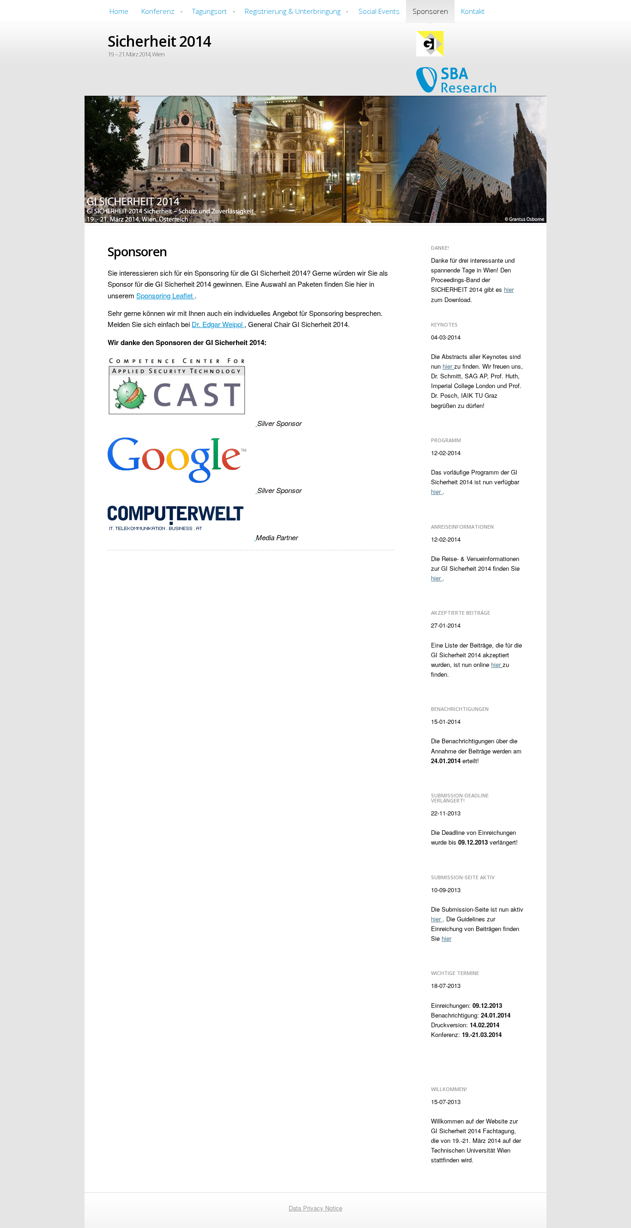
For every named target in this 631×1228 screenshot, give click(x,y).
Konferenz (157, 11)
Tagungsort (209, 11)
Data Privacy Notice (315, 1207)
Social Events (379, 11)
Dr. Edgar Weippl (218, 324)
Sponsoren (430, 11)
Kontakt (473, 11)
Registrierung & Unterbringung (292, 11)
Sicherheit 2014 (159, 41)
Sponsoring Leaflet (165, 295)
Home (118, 11)
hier (509, 289)
